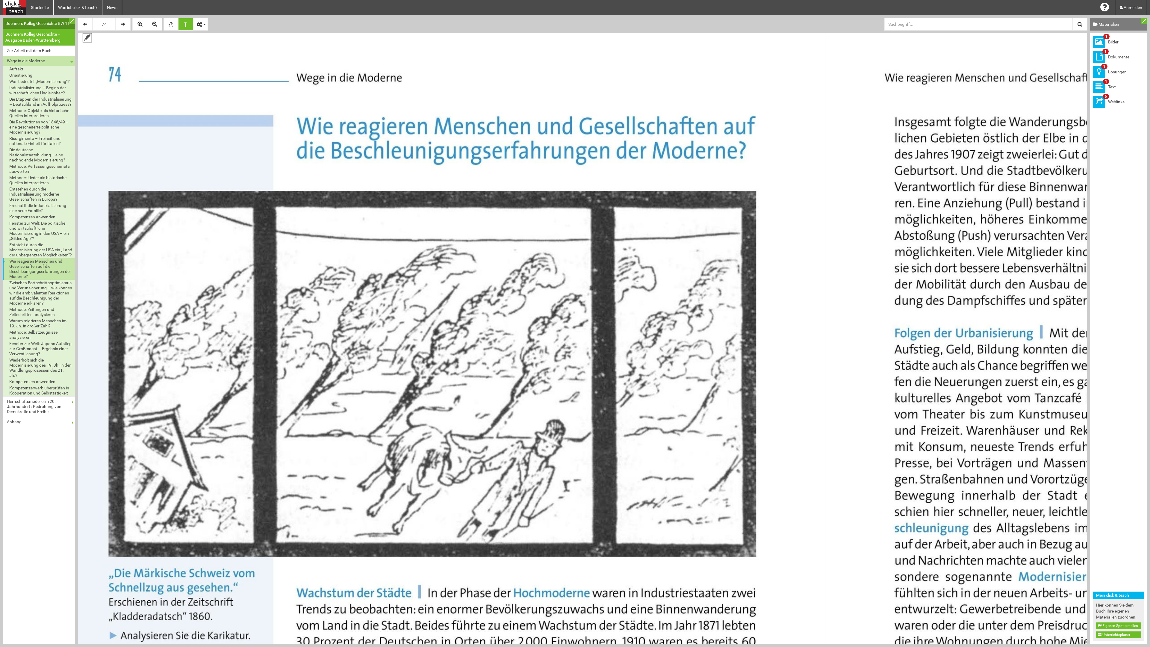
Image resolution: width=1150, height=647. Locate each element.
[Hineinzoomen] (139, 24)
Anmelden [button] (1132, 7)
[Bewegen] (171, 24)
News (112, 7)
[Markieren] (185, 24)
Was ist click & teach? (78, 7)
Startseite (40, 7)
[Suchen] (1079, 24)
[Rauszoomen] (154, 24)
